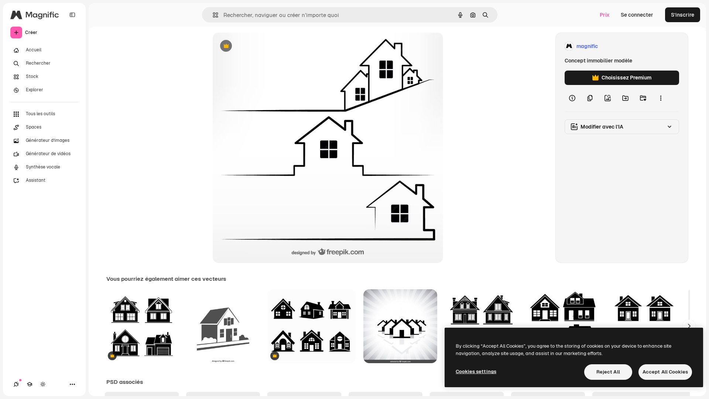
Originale (261, 46)
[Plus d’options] (660, 98)
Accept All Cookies (665, 372)
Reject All (608, 372)
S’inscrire (682, 14)
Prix (605, 14)
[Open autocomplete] (212, 15)
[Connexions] (16, 384)
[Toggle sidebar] (72, 15)
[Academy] (29, 384)
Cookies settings (476, 371)
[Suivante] (689, 326)
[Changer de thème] (43, 384)
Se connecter (637, 14)
